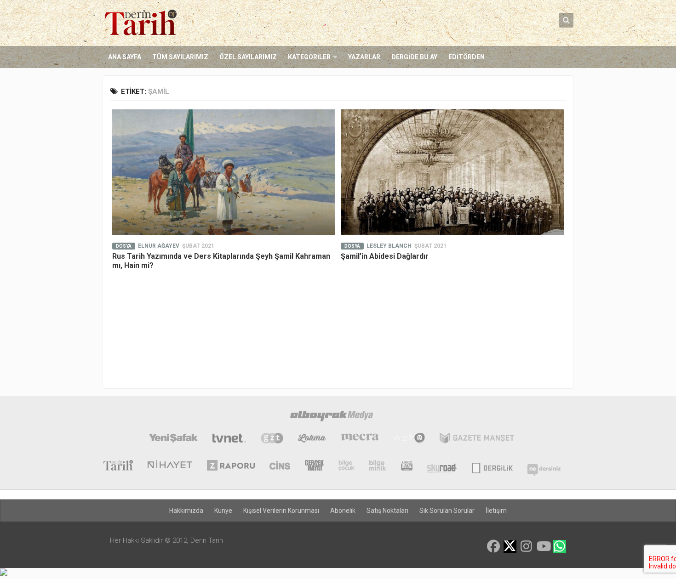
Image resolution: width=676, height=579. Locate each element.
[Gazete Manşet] (477, 439)
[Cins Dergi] (279, 466)
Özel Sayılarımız (248, 57)
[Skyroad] (442, 466)
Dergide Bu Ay (414, 57)
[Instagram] (526, 546)
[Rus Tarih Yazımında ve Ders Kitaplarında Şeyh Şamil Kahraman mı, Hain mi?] (223, 172)
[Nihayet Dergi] (170, 466)
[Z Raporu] (231, 466)
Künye (223, 510)
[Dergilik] (492, 466)
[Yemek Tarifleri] (312, 439)
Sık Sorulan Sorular (447, 510)
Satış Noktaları (387, 510)
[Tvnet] (229, 439)
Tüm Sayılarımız (180, 57)
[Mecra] (360, 439)
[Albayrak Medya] (331, 417)
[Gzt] (272, 439)
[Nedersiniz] (544, 466)
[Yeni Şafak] (173, 439)
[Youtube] (543, 546)
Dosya (124, 246)
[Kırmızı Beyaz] (406, 466)
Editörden (466, 57)
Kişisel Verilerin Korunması (281, 510)
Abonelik (342, 510)
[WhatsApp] (559, 546)
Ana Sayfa (124, 57)
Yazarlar (364, 57)
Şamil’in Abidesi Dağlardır (385, 256)
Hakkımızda (186, 510)
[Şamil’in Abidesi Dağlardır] (452, 172)
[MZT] (409, 439)
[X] (510, 547)
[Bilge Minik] (377, 466)
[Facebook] (493, 546)
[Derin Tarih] (118, 466)
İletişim (496, 510)
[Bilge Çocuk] (346, 466)
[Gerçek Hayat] (314, 466)
